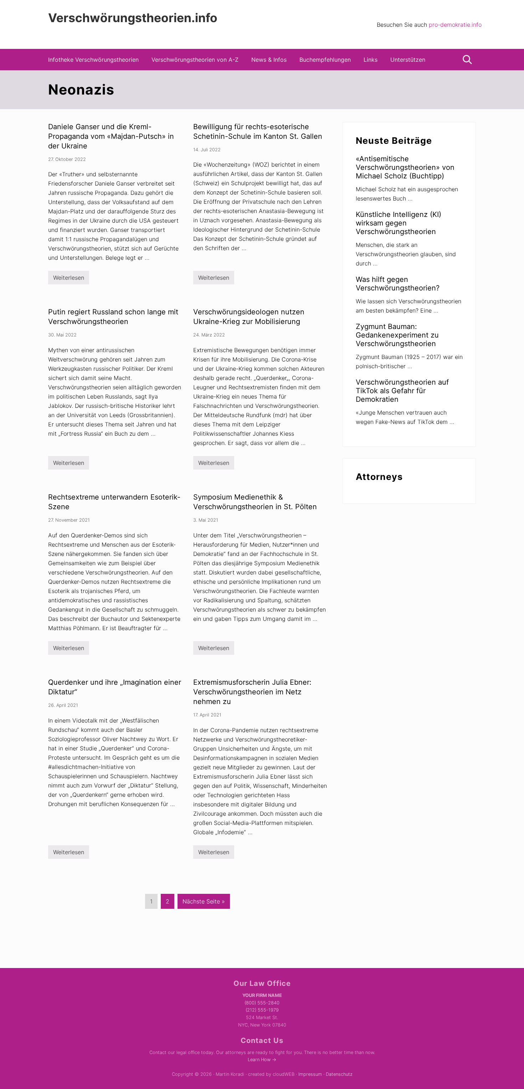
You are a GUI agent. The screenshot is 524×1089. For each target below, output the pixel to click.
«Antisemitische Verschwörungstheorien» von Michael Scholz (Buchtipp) (405, 167)
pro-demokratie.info (455, 24)
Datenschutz (339, 1074)
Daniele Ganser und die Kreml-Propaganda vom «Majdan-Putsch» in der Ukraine (111, 136)
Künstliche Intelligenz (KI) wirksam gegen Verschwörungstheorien (398, 223)
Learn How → (262, 1059)
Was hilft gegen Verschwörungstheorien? (398, 283)
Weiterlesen (68, 279)
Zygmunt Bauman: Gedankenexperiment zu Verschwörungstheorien (397, 335)
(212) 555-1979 (262, 1010)
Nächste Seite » (204, 903)
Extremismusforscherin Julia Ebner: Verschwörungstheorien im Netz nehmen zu (252, 692)
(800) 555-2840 (262, 1003)
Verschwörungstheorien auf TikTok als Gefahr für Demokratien (402, 391)
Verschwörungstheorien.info (132, 18)
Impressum (310, 1074)
